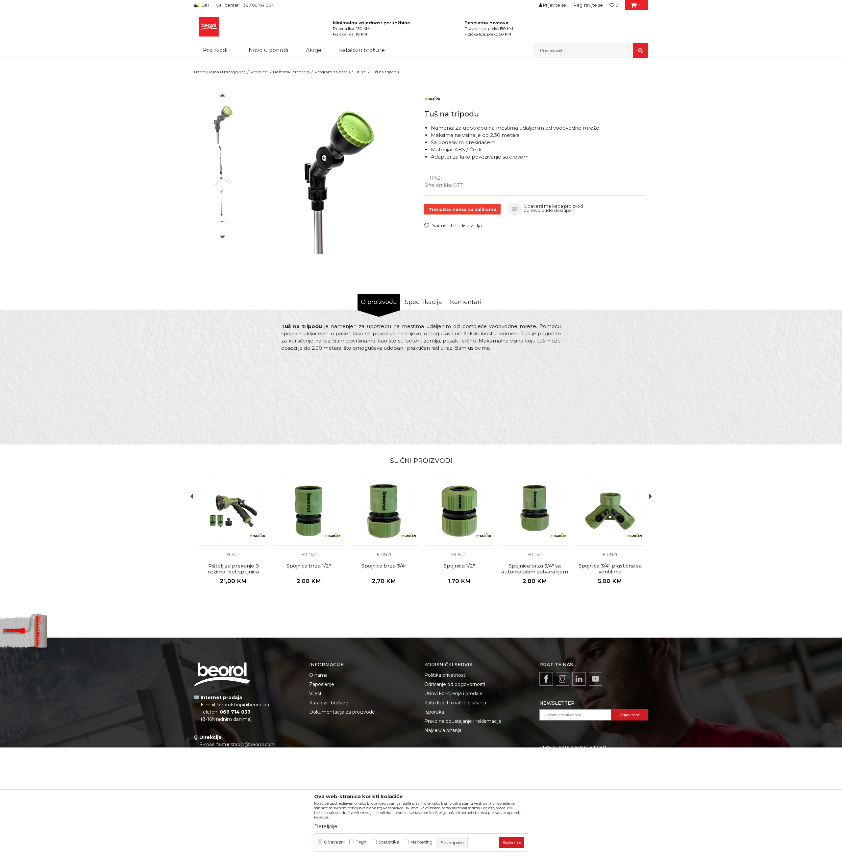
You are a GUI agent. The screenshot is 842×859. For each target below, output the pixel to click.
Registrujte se (588, 5)
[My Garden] (432, 98)
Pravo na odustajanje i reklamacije (463, 721)
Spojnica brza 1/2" (308, 566)
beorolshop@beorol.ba (243, 705)
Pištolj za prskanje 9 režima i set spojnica (233, 569)
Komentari (466, 302)
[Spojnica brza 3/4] (384, 511)
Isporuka (434, 712)
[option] (222, 122)
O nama (318, 675)
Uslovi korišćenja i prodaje (453, 693)
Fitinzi (360, 71)
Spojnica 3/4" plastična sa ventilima (610, 569)
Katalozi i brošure (328, 703)
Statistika (388, 842)
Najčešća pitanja (442, 730)
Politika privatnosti (445, 675)
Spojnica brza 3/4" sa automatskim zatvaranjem (534, 569)
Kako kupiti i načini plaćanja (455, 703)
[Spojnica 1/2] (459, 511)
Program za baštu (332, 71)
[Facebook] (546, 678)
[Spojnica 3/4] (610, 511)
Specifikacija (423, 302)
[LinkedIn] (579, 678)
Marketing (421, 842)
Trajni (361, 842)
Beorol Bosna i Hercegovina (220, 71)
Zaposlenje (321, 684)
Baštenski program (291, 71)
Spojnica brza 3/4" (384, 566)
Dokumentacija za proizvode (342, 712)
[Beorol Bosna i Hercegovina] (209, 27)
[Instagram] (562, 678)
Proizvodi (259, 71)
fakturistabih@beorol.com (245, 744)
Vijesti (316, 693)
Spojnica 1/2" (459, 566)
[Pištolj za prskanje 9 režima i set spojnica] (233, 511)
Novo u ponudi (268, 50)
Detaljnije (325, 826)
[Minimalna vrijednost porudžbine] (324, 31)
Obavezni (334, 842)
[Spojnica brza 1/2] (309, 511)
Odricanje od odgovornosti (454, 684)
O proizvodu (379, 302)
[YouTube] (595, 678)
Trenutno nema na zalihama (462, 209)
